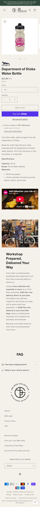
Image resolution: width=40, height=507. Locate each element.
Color (4, 85)
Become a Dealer (11, 435)
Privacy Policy (10, 421)
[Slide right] (24, 58)
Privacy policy (29, 494)
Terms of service (10, 498)
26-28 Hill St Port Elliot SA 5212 (17, 451)
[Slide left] (15, 58)
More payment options (20, 119)
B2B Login (8, 416)
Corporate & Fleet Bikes (13, 446)
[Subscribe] (33, 465)
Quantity (5, 95)
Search (7, 411)
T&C (6, 426)
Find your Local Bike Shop (14, 440)
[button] (4, 10)
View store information (13, 131)
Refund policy (17, 494)
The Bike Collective (19, 492)
